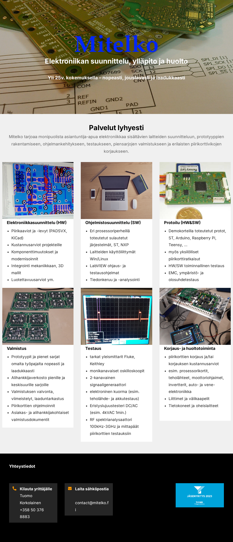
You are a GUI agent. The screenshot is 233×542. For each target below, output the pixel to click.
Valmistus (16, 348)
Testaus (93, 348)
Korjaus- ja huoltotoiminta (189, 348)
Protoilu (172, 222)
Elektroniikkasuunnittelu (31, 222)
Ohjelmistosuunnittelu (107, 222)
